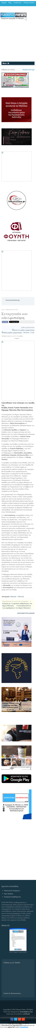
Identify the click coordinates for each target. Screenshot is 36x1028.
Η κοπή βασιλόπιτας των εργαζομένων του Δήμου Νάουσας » (16, 607)
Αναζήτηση (17, 2)
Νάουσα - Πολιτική (17, 596)
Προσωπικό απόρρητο (12, 890)
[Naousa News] (13, 16)
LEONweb (26, 1014)
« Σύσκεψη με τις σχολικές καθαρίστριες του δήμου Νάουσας (17, 603)
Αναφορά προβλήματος (12, 897)
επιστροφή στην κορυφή (25, 613)
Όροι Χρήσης (8, 894)
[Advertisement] (18, 42)
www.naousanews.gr (13, 300)
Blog (10, 2)
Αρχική (4, 2)
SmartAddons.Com (26, 1012)
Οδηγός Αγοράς (28, 2)
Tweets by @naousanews (12, 993)
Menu (4, 63)
